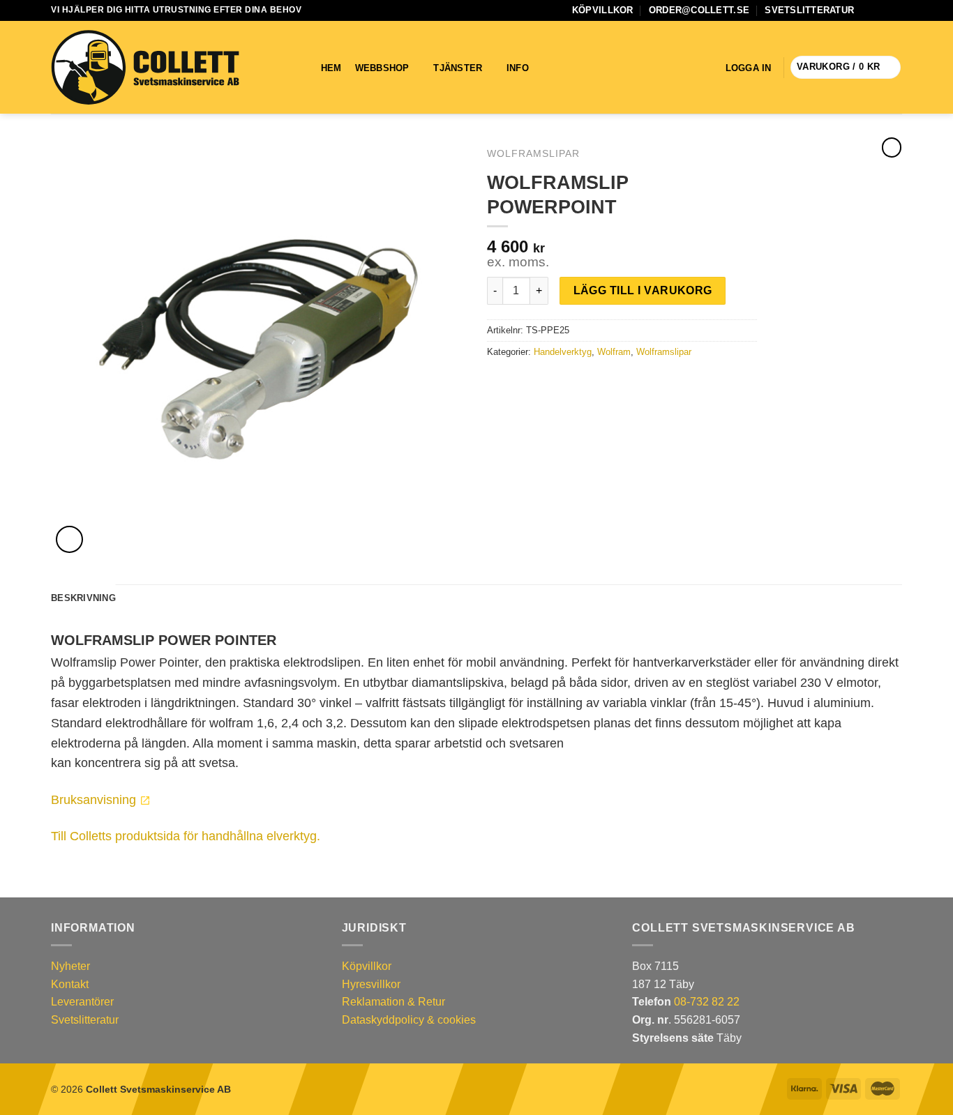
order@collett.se (699, 10)
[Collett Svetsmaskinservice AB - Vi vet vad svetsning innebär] (145, 67)
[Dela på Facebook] (495, 381)
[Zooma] (69, 539)
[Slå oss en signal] (895, 10)
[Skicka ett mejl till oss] (882, 10)
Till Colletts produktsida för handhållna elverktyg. (185, 836)
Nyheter (70, 966)
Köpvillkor (602, 10)
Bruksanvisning (93, 800)
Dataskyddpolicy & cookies (409, 1020)
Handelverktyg (563, 352)
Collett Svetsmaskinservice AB (158, 1089)
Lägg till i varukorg (642, 290)
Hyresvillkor (371, 984)
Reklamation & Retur (393, 1002)
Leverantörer (82, 1002)
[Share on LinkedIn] (546, 381)
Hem (331, 68)
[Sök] (559, 67)
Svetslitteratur (809, 10)
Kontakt (70, 984)
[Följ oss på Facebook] (868, 10)
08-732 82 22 (707, 1002)
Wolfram (614, 352)
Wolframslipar (533, 154)
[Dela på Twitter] (512, 381)
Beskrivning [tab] (83, 598)
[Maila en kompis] (529, 381)
